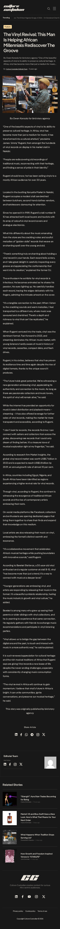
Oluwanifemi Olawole (27, 840)
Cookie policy (30, 911)
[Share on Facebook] (21, 735)
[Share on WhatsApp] (26, 735)
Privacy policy (18, 911)
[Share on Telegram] (32, 735)
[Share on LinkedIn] (16, 735)
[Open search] (49, 8)
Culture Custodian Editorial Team (16, 69)
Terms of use (42, 911)
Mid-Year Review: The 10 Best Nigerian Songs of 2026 (20, 18)
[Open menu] (54, 8)
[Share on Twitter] (43, 735)
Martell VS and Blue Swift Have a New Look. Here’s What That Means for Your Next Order (38, 817)
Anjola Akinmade (26, 802)
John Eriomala (25, 859)
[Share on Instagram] (37, 735)
